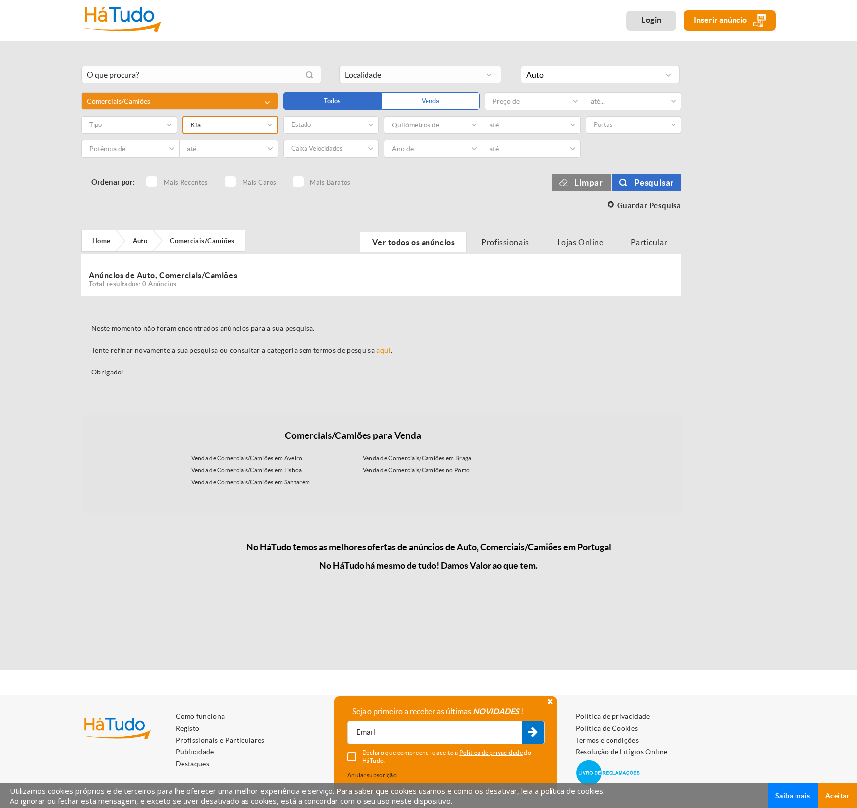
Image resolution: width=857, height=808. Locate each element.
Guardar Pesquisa (649, 205)
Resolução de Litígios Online (622, 752)
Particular (650, 242)
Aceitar (837, 796)
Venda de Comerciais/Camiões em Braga (417, 458)
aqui (383, 350)
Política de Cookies (607, 728)
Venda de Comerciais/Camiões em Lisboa (246, 470)
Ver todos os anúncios (413, 242)
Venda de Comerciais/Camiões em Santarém (250, 482)
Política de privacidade (613, 716)
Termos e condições (607, 740)
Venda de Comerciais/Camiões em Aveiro (247, 458)
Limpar (588, 182)
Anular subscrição (372, 775)
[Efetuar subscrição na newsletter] (533, 732)
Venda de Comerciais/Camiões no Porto (416, 470)
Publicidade (195, 752)
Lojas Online (580, 242)
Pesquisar (654, 182)
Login (651, 19)
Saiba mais (792, 796)
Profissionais (505, 242)
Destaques (192, 764)
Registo (187, 728)
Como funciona (200, 716)
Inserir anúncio (721, 19)
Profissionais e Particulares (220, 740)
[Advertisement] (736, 210)
